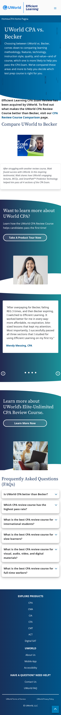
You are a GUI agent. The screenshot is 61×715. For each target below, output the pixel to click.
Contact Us (30, 681)
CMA (30, 609)
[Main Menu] (55, 8)
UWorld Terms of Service (16, 699)
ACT (31, 634)
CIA (30, 615)
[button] (30, 145)
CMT (30, 628)
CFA (30, 621)
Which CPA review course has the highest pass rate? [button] (25, 507)
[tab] (30, 494)
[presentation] (3, 373)
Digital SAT (30, 640)
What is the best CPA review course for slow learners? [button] (28, 536)
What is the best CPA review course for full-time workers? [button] (28, 570)
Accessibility (30, 667)
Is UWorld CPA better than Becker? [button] (26, 494)
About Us (30, 654)
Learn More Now (25, 423)
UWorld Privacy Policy (45, 699)
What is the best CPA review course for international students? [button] (28, 522)
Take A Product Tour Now (25, 237)
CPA (30, 602)
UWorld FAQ (30, 688)
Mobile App (31, 661)
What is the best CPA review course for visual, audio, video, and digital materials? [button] (28, 554)
